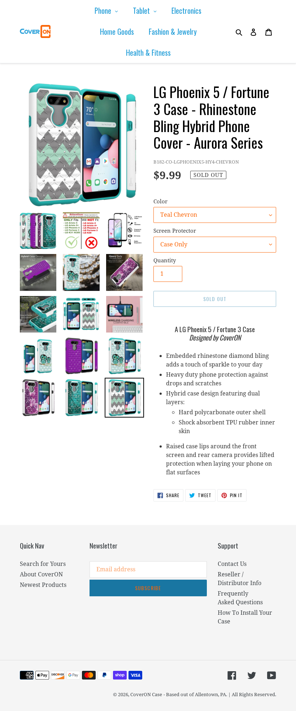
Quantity (164, 260)
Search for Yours (43, 564)
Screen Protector (174, 230)
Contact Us (232, 564)
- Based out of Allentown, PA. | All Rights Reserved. (220, 694)
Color (160, 201)
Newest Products (43, 585)
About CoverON (41, 574)
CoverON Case (146, 694)
